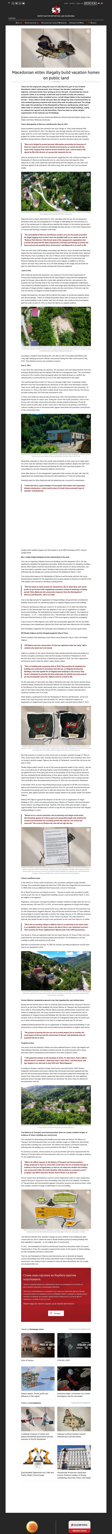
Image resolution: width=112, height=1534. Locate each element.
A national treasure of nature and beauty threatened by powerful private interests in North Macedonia (37, 1436)
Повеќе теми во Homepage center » (80, 1329)
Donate (93, 23)
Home (66, 3)
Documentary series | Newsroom (54, 23)
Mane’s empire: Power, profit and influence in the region (34, 1394)
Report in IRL (90, 3)
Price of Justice (27, 1360)
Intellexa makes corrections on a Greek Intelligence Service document (73, 1394)
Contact (72, 3)
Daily (18, 23)
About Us (79, 3)
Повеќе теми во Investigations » (81, 1403)
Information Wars (76, 23)
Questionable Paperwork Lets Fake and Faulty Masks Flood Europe (37, 1473)
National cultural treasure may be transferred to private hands (71, 1435)
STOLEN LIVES (63, 1360)
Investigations (30, 23)
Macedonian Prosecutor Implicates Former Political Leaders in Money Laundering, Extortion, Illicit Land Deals (74, 1475)
